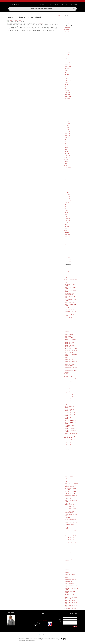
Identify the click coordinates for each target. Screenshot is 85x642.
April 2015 (66, 165)
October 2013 (67, 177)
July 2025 (66, 46)
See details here (40, 23)
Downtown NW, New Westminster (68, 373)
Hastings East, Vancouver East (70, 447)
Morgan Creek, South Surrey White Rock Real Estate (70, 486)
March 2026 (66, 37)
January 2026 (67, 41)
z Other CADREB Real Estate (70, 608)
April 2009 (66, 251)
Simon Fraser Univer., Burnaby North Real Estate (70, 546)
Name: (60, 617)
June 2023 (66, 74)
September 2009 (67, 242)
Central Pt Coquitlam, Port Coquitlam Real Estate (69, 337)
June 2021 (66, 100)
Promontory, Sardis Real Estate (70, 522)
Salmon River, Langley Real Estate (71, 535)
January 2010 (67, 234)
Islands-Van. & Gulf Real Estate (70, 457)
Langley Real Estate (68, 473)
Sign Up (12, 0)
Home (32, 4)
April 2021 (66, 104)
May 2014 (66, 173)
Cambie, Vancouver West (69, 309)
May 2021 (66, 102)
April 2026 (66, 35)
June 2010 (66, 226)
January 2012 (67, 196)
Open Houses (67, 21)
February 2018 (67, 131)
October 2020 (67, 111)
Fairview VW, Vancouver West (70, 412)
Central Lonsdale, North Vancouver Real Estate (69, 334)
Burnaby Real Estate (68, 307)
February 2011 (67, 210)
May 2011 (66, 206)
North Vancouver (67, 498)
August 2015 (66, 159)
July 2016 (66, 149)
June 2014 (66, 171)
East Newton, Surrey (68, 394)
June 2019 (66, 121)
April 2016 (66, 153)
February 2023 (67, 78)
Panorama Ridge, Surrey (69, 506)
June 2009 (66, 247)
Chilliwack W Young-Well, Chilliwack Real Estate (69, 346)
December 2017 (67, 133)
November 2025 (67, 42)
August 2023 (66, 70)
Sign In (8, 0)
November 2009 (67, 238)
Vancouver (66, 562)
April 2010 (66, 230)
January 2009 (67, 257)
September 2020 (67, 113)
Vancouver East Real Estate (69, 564)
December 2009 (67, 236)
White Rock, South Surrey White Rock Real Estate (70, 598)
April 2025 (66, 48)
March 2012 (66, 192)
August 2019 (66, 119)
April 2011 (66, 208)
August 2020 (66, 115)
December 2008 (67, 259)
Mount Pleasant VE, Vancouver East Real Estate (70, 489)
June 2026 (66, 31)
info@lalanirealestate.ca (42, 620)
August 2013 (66, 178)
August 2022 (66, 82)
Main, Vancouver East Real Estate (71, 478)
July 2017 (66, 139)
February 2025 (67, 52)
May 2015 (66, 163)
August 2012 (66, 184)
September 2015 (67, 157)
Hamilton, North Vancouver (69, 442)
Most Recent (67, 27)
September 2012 (67, 182)
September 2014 (67, 167)
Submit (75, 626)
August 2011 (66, 202)
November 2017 (67, 135)
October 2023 (67, 68)
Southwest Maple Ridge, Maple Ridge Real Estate (70, 549)
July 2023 (66, 72)
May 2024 (66, 56)
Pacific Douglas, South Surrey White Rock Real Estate (70, 504)
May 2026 (66, 33)
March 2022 (66, 90)
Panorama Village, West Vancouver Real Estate (69, 512)
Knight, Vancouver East (68, 466)
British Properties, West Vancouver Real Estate (69, 294)
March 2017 (66, 145)
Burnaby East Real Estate (69, 302)
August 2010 (66, 222)
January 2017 (67, 147)
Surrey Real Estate (68, 557)
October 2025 (67, 44)
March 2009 (66, 253)
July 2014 (66, 169)
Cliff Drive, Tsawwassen (69, 352)
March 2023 (66, 76)
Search (74, 8)
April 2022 (66, 88)
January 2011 (67, 212)
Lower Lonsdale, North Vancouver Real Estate (69, 475)
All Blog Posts (67, 17)
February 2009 (67, 255)
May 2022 (66, 86)
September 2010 (67, 220)
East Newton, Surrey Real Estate (70, 396)
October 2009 (67, 240)
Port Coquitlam (67, 517)
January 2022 (67, 94)
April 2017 (66, 143)
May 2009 (66, 249)
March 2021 (66, 106)
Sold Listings (66, 22)
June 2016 (66, 151)
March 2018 (66, 129)
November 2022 (67, 80)
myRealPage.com (42, 635)
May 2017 (66, 141)
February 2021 (67, 108)
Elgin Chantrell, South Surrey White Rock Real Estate (70, 410)
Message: (60, 621)
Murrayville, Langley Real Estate (70, 491)
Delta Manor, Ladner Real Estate (70, 370)
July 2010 (66, 224)
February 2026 (67, 39)
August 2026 (66, 29)
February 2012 (67, 194)
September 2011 (67, 200)
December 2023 (67, 66)
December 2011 (67, 198)
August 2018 (66, 125)
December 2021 (67, 96)
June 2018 (66, 127)
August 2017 (66, 137)
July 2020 (66, 117)
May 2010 (66, 228)
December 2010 (67, 214)
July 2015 (66, 161)
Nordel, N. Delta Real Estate (70, 493)
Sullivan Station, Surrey (68, 552)
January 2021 (67, 109)
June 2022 (66, 84)
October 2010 (67, 218)
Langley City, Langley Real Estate (15, 20)
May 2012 (66, 188)
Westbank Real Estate (68, 581)
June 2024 (66, 54)
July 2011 (66, 204)
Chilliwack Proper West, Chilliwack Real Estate (69, 343)
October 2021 (67, 98)
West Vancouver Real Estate (70, 579)
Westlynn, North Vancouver (69, 583)
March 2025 (66, 50)
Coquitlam (66, 357)
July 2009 (66, 246)
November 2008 (67, 261)
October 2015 (67, 155)
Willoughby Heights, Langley (69, 600)
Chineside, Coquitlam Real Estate (70, 348)
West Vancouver (67, 577)
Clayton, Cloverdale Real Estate (70, 350)
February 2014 (67, 175)
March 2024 (66, 60)
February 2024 (67, 62)
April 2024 (66, 58)
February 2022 (67, 92)
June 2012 (66, 186)
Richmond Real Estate (68, 533)
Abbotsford (66, 266)
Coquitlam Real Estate (68, 359)
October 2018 (67, 123)
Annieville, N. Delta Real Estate (70, 279)
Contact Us (74, 4)
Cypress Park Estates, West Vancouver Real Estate (70, 365)
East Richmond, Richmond (69, 398)
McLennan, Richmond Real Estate (71, 483)
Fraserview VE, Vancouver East (70, 428)
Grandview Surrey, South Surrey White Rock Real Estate (70, 437)
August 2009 (66, 244)
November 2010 (67, 216)
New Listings (67, 19)
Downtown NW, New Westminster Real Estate (69, 376)
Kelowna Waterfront (48, 4)
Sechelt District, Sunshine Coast (70, 537)
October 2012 (67, 180)
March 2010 (66, 232)
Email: (60, 619)
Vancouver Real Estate (68, 566)
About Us (67, 4)
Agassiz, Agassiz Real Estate (69, 271)
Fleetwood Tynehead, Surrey (70, 420)
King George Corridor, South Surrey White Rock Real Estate (70, 460)
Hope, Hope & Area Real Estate (70, 452)
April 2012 (66, 190)
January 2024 (67, 64)
